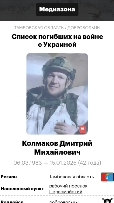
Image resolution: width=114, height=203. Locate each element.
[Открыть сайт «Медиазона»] (57, 10)
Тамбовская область (38, 28)
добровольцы (83, 28)
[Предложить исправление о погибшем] (82, 129)
